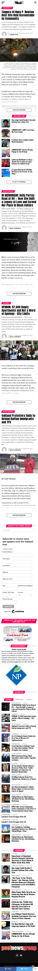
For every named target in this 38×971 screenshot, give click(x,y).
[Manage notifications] (33, 966)
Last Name (6, 565)
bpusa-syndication (15, 228)
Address (5, 572)
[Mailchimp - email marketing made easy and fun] (14, 613)
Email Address (8, 552)
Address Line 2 (8, 579)
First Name (6, 559)
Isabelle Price (14, 34)
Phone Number (8, 599)
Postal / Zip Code (8, 592)
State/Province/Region (25, 585)
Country (20, 592)
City (4, 585)
